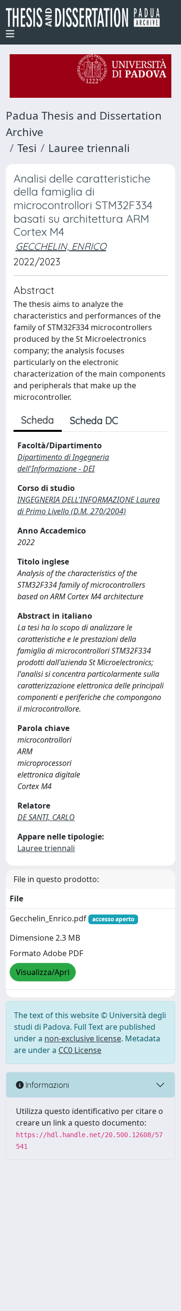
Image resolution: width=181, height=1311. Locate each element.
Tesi (27, 147)
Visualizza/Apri (43, 972)
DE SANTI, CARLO (46, 817)
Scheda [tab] (37, 420)
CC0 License (79, 1050)
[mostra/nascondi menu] (10, 34)
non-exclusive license (82, 1038)
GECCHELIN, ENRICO (60, 246)
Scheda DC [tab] (94, 420)
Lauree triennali (89, 147)
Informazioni (46, 1085)
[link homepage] (86, 17)
